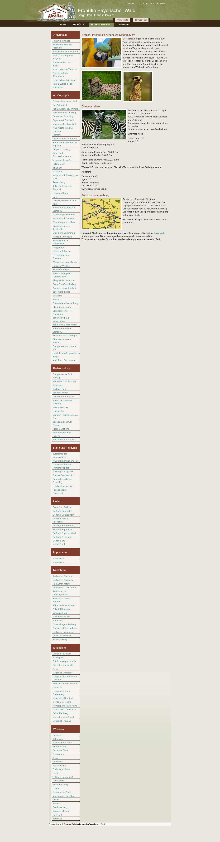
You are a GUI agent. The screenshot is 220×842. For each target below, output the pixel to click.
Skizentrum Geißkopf (63, 717)
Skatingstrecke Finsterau (65, 51)
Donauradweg (60, 613)
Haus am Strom (60, 193)
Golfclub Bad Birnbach (64, 525)
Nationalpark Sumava (63, 218)
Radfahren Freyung (62, 576)
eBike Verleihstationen (64, 605)
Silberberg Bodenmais (64, 233)
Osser (56, 799)
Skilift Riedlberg (60, 713)
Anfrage (124, 24)
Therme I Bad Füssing (64, 396)
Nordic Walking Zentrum (65, 69)
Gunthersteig (59, 746)
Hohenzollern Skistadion (65, 709)
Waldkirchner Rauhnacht (65, 461)
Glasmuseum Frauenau (65, 138)
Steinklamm (58, 754)
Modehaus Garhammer (64, 360)
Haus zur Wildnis (61, 266)
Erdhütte (78, 24)
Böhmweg (58, 739)
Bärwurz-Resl (140, 20)
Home (63, 24)
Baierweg (57, 818)
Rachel (56, 803)
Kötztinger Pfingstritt (63, 471)
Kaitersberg (58, 780)
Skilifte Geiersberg (62, 702)
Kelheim (57, 134)
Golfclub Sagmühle (62, 529)
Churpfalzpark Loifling (64, 222)
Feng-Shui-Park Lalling (64, 284)
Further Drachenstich (63, 475)
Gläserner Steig (60, 784)
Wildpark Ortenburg (62, 236)
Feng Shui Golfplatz (63, 507)
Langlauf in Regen (62, 653)
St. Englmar (58, 657)
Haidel (56, 773)
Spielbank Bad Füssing (64, 112)
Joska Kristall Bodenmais (65, 108)
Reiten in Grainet (61, 40)
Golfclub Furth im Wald (64, 533)
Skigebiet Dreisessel (63, 672)
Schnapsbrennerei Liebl (65, 101)
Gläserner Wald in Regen (65, 335)
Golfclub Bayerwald (62, 537)
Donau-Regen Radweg (64, 624)
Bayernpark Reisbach (63, 120)
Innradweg (58, 620)
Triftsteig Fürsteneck (63, 777)
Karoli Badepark (61, 428)
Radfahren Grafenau (63, 632)
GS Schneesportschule (64, 661)
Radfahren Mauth (61, 583)
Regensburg (59, 182)
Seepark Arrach (60, 392)
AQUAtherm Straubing (64, 439)
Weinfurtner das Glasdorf (65, 262)
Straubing (57, 295)
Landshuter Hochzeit (63, 486)
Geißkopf (57, 815)
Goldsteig (57, 735)
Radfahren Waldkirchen (64, 587)
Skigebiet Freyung (62, 721)
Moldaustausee (60, 407)
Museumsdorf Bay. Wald (65, 124)
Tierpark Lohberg (61, 149)
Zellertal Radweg (61, 609)
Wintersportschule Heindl (65, 705)
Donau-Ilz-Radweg (62, 635)
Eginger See (59, 411)
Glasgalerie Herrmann (64, 280)
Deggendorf (59, 247)
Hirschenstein (59, 765)
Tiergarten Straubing (63, 116)
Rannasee (58, 385)
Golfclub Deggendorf (63, 514)
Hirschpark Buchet (62, 251)
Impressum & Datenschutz (153, 3)
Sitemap (131, 3)
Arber (55, 669)
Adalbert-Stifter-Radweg (65, 628)
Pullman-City (59, 164)
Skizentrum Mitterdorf (63, 665)
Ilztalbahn (57, 167)
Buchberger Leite (61, 769)
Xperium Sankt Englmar (65, 288)
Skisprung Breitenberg (64, 214)
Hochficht (57, 687)
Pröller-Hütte (122, 20)
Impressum (58, 558)
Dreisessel (58, 761)
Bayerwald (159, 233)
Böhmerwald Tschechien (65, 324)
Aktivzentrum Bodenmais (65, 683)
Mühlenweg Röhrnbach (64, 796)
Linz (55, 197)
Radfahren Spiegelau (63, 580)
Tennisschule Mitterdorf (64, 80)
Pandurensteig (60, 807)
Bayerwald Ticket (61, 291)
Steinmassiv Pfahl (62, 792)
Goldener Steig (60, 750)
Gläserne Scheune (62, 307)
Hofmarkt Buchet (61, 269)
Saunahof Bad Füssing (64, 381)
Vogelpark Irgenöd (62, 160)
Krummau (57, 171)
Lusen (56, 788)
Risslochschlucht (61, 811)
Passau (56, 299)
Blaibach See (59, 389)
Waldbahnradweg (61, 616)
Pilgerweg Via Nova (62, 742)
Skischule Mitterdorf (63, 698)
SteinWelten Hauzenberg (65, 303)
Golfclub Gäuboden (62, 511)
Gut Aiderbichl (60, 105)
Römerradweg (60, 639)
